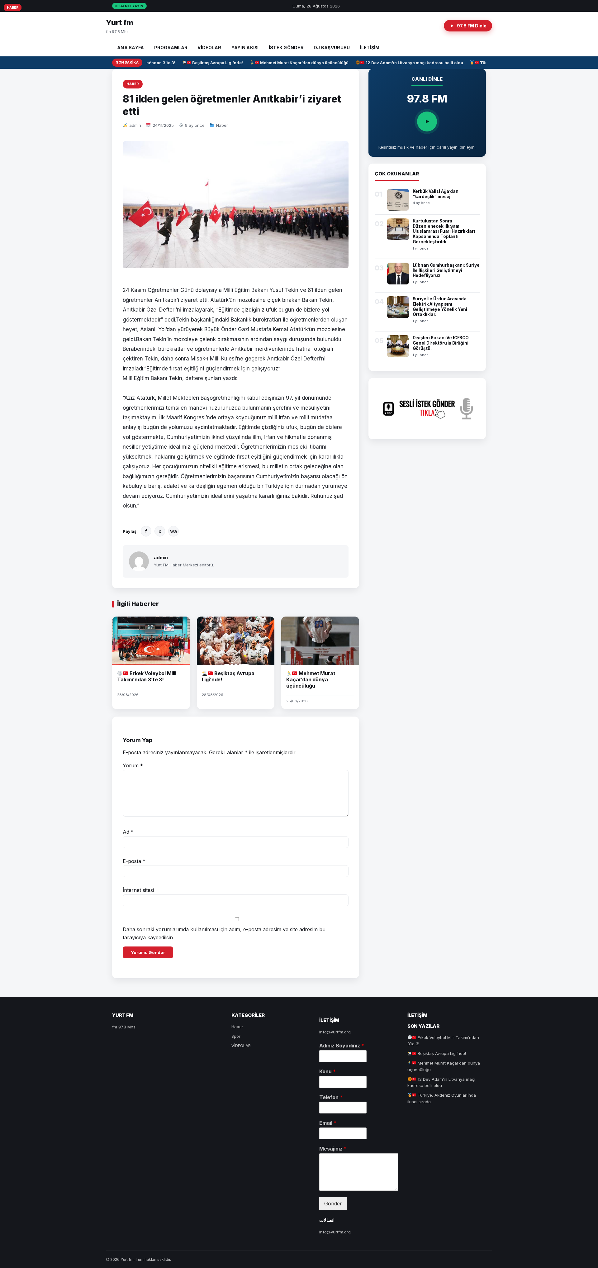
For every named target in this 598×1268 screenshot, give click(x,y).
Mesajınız (333, 1149)
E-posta (134, 861)
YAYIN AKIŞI (245, 47)
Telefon (331, 1097)
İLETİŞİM (369, 47)
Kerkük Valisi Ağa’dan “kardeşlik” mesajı (435, 194)
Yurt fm (119, 22)
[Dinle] (427, 121)
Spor (235, 1036)
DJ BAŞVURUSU (332, 47)
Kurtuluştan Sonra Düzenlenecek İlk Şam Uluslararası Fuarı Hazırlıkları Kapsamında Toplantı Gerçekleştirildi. (444, 231)
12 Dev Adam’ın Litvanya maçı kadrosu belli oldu (405, 62)
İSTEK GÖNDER (286, 47)
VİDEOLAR (209, 47)
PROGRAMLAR (171, 47)
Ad (128, 832)
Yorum (133, 765)
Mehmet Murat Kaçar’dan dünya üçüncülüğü (295, 62)
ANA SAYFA (130, 47)
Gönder (333, 1203)
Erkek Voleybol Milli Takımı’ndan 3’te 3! (146, 676)
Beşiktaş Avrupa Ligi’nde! (209, 62)
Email (327, 1123)
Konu (327, 1071)
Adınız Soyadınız (341, 1045)
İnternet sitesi (138, 890)
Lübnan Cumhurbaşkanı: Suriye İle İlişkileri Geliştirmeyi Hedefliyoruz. (446, 270)
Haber (132, 84)
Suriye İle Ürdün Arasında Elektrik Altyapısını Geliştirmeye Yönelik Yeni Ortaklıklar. (440, 306)
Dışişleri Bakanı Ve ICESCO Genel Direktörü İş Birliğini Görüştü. (441, 343)
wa (173, 531)
